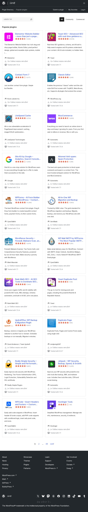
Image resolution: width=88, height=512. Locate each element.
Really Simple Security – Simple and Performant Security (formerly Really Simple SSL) (26, 362)
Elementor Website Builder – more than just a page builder (27, 35)
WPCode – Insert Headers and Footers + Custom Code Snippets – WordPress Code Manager (27, 403)
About (4, 457)
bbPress (6, 483)
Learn (47, 457)
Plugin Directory (8, 10)
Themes (27, 461)
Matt (5, 479)
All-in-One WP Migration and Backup (68, 198)
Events (69, 461)
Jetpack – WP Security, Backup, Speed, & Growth (69, 362)
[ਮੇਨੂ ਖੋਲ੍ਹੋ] (84, 3)
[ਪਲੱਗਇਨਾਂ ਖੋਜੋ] (31, 19)
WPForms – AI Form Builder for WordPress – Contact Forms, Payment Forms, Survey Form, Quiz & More (27, 198)
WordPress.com (9, 475)
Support (48, 461)
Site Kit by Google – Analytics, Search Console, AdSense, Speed (27, 157)
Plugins (26, 465)
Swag (70, 468)
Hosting (5, 465)
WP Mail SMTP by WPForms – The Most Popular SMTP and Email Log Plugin (70, 239)
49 (47, 444)
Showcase (28, 457)
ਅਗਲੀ (52, 444)
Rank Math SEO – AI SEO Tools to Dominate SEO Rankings (26, 280)
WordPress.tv (51, 468)
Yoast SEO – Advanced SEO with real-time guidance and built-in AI (70, 35)
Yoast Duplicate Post (67, 279)
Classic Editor (64, 75)
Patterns (27, 468)
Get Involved (72, 457)
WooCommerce (65, 115)
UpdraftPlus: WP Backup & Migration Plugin (26, 321)
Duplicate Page (65, 320)
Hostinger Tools (65, 402)
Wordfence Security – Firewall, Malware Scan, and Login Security (27, 239)
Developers (49, 465)
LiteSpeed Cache (23, 115)
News (4, 461)
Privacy (5, 468)
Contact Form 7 (22, 75)
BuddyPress (8, 487)
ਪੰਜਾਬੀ (9, 496)
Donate (71, 465)
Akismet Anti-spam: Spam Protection (67, 157)
